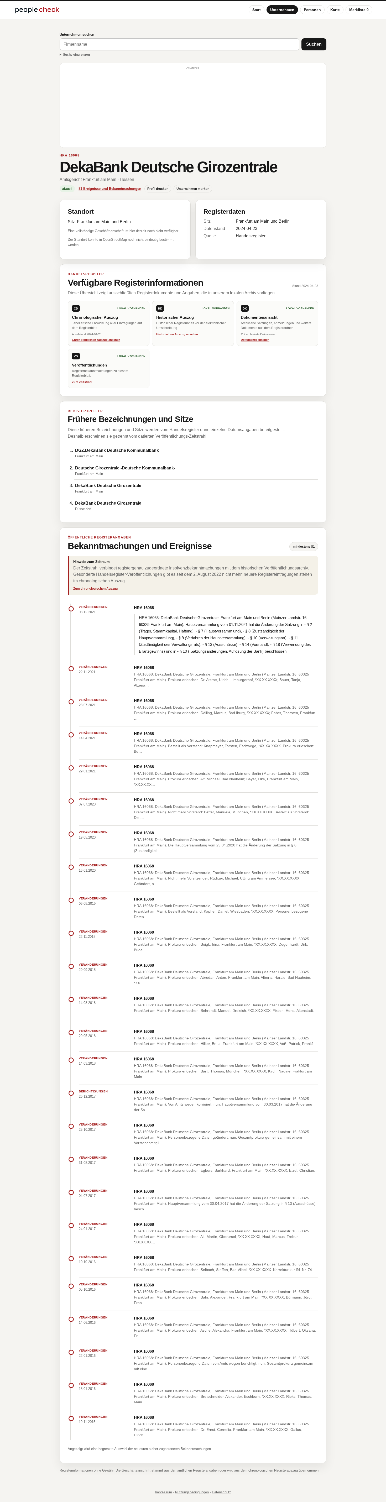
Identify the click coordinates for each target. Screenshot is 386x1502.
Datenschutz (221, 1492)
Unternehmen (282, 10)
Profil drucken (157, 189)
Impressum (163, 1492)
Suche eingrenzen (76, 54)
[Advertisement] (193, 107)
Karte (335, 10)
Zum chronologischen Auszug (95, 588)
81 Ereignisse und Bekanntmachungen (110, 189)
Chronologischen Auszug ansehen (96, 339)
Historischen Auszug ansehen (177, 334)
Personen (312, 10)
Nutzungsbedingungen (192, 1492)
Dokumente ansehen (255, 339)
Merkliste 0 (359, 10)
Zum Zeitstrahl (82, 382)
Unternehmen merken (192, 189)
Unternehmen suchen (77, 34)
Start (256, 10)
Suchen (314, 44)
